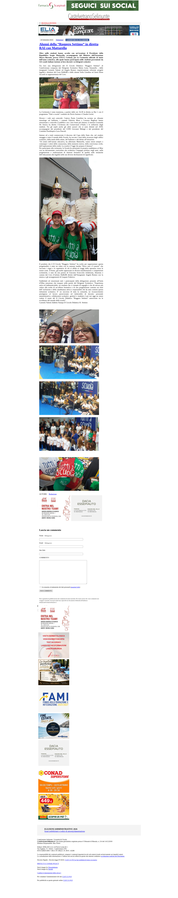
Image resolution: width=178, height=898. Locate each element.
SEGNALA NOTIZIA (48, 23)
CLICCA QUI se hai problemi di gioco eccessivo (81, 860)
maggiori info (75, 587)
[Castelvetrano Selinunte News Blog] (89, 20)
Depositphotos (53, 867)
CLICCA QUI (67, 876)
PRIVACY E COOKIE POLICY (48, 864)
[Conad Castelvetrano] (53, 792)
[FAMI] (53, 711)
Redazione (59, 40)
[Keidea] (53, 819)
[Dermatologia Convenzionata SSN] (53, 657)
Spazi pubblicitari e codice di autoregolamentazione (64, 831)
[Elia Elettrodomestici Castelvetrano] (89, 35)
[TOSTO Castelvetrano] (53, 684)
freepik (50, 869)
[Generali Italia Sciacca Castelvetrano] (54, 520)
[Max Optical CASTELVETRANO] (53, 738)
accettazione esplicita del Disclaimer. (113, 856)
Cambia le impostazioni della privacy (49, 873)
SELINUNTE (46, 25)
